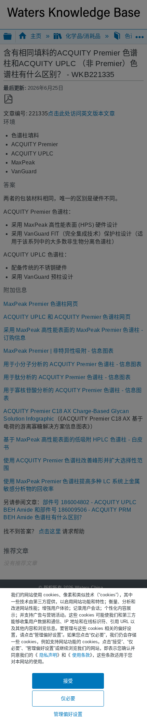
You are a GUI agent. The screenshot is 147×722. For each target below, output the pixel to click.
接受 (68, 681)
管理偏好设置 (68, 714)
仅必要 (68, 698)
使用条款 (81, 655)
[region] (73, 655)
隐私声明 (48, 655)
